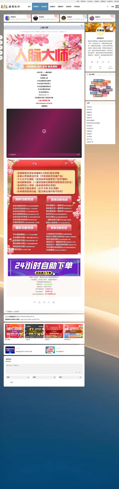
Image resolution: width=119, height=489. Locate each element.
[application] (44, 131)
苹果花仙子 (67, 339)
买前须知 (77, 6)
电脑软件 (103, 1)
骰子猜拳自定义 (106, 89)
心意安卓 (47, 339)
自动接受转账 (100, 95)
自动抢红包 (90, 128)
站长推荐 (89, 125)
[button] (44, 131)
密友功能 (96, 81)
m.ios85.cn (50, 294)
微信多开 (93, 87)
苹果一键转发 (98, 86)
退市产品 (89, 139)
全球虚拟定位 (108, 84)
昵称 (8, 377)
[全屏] (78, 150)
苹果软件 (83, 1)
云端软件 (96, 1)
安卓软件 (90, 1)
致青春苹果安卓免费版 (93, 123)
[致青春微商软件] (10, 6)
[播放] (10, 150)
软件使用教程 (91, 120)
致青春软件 (12, 316)
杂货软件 (110, 1)
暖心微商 (7, 339)
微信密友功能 (98, 90)
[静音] (75, 150)
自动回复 (105, 92)
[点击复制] (97, 62)
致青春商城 (100, 92)
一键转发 (93, 92)
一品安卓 (27, 339)
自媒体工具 (90, 142)
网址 (60, 377)
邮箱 (34, 377)
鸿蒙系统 (89, 131)
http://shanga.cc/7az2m (44, 103)
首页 (78, 1)
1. (12, 154)
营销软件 (89, 134)
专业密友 (89, 136)
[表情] (79, 372)
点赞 (108, 90)
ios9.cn (48, 291)
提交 (11, 382)
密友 (104, 86)
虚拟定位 (99, 84)
